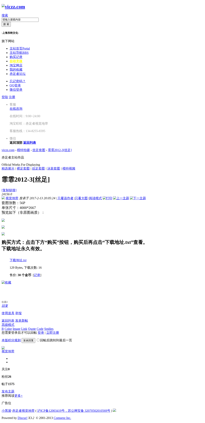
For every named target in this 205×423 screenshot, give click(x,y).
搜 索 (6, 24)
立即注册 (52, 332)
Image (16, 328)
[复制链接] (9, 190)
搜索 (5, 15)
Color (8, 328)
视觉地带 (12, 198)
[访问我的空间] (3, 348)
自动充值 (16, 61)
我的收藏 (16, 69)
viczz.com (8, 150)
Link (24, 328)
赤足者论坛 (18, 73)
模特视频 (68, 168)
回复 (5, 305)
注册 (12, 97)
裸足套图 (23, 168)
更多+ (18, 395)
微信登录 (16, 89)
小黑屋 (6, 410)
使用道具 (8, 313)
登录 (41, 332)
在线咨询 (16, 108)
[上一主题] (121, 198)
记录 (37, 275)
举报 (18, 313)
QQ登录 (15, 85)
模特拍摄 (23, 150)
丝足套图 (38, 150)
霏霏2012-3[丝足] (60, 150)
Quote (32, 328)
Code (40, 328)
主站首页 (20, 48)
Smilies (48, 328)
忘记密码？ (18, 81)
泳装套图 (53, 168)
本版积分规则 (11, 340)
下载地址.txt (18, 260)
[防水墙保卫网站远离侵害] (114, 410)
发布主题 (8, 391)
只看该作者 (65, 198)
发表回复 (28, 340)
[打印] (107, 198)
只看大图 (81, 198)
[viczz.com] (13, 6)
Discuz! (22, 418)
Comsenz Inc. (62, 418)
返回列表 (8, 320)
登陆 (5, 97)
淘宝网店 (16, 65)
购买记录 (16, 57)
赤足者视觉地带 (23, 410)
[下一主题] (138, 198)
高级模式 (8, 324)
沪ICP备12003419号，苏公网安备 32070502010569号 (73, 410)
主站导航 (19, 52)
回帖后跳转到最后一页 (56, 340)
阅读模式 (95, 198)
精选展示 (8, 168)
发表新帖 (21, 320)
